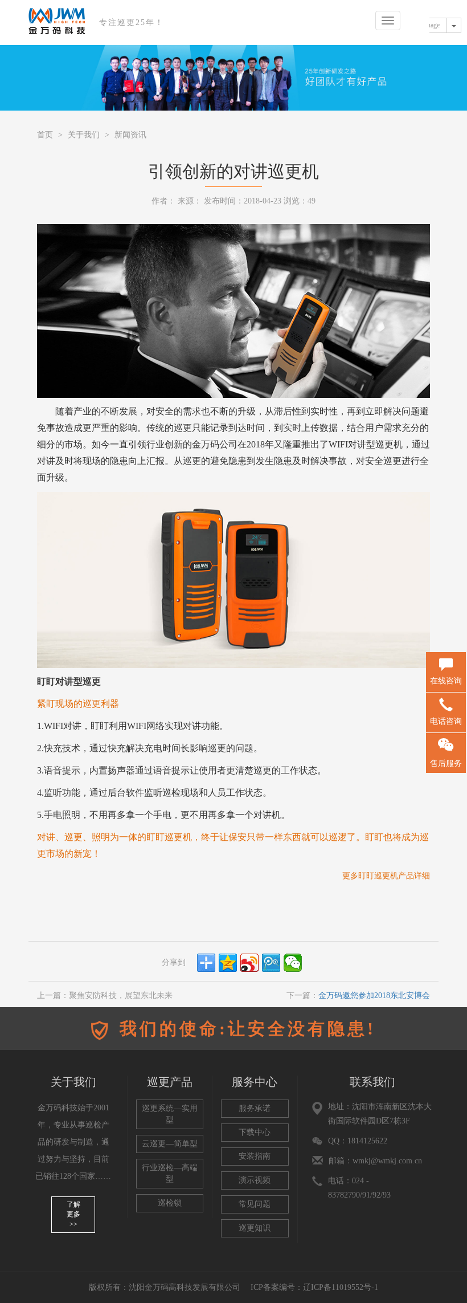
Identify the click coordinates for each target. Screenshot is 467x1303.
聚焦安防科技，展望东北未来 (121, 995)
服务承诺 (255, 1108)
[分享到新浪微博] (249, 963)
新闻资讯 (130, 135)
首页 (45, 135)
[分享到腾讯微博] (271, 963)
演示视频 (255, 1180)
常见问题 (255, 1204)
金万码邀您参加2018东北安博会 (374, 995)
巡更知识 (255, 1228)
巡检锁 (170, 1203)
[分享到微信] (293, 963)
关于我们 (84, 135)
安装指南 (255, 1156)
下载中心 (255, 1132)
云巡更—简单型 (170, 1143)
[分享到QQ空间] (228, 963)
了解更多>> (73, 1214)
